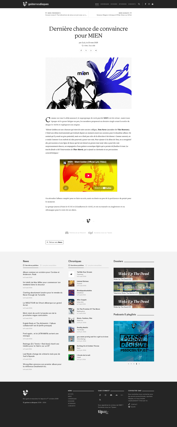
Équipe (133, 407)
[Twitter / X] (86, 50)
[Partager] (96, 50)
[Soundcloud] (116, 395)
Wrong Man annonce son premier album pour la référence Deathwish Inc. (42, 365)
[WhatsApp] (91, 50)
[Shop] (152, 4)
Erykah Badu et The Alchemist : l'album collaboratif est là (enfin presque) (39, 324)
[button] (128, 364)
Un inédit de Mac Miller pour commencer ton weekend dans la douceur (42, 283)
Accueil (71, 394)
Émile (84, 42)
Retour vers (55, 242)
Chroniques (104, 4)
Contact (134, 404)
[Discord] (111, 395)
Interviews (123, 4)
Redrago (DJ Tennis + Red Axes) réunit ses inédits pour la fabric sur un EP (41, 345)
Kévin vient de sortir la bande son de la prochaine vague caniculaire (39, 314)
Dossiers (114, 4)
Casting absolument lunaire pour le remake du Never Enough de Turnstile (42, 294)
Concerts (132, 4)
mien (86, 45)
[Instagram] (149, 4)
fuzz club (92, 45)
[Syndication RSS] (100, 400)
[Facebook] (145, 4)
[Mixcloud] (122, 395)
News (97, 4)
